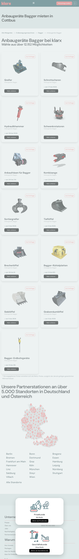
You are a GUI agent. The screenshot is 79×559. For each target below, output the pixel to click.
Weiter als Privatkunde (39, 521)
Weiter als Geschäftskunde (39, 551)
